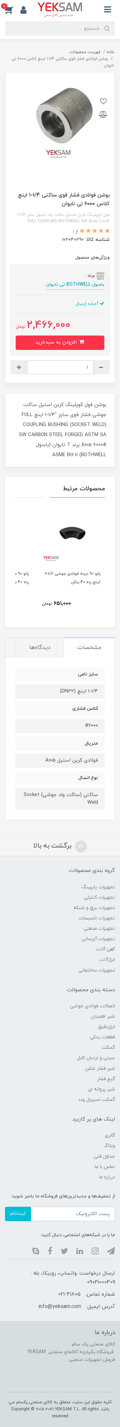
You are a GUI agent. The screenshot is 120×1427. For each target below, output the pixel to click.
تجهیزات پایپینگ (98, 887)
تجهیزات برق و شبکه (94, 908)
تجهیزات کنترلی (99, 897)
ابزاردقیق (106, 1027)
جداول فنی (104, 1156)
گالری (110, 1135)
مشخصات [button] (89, 648)
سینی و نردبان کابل (96, 1058)
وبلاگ (109, 1146)
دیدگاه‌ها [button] (39, 648)
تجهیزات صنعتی (99, 928)
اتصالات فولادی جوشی (92, 1006)
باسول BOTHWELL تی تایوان (75, 284)
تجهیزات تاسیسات (97, 918)
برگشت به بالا (53, 846)
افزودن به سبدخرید (56, 342)
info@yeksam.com (59, 1306)
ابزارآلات (107, 959)
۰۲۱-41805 (69, 1294)
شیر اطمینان (103, 1016)
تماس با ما (105, 1167)
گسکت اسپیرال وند (96, 1099)
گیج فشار (106, 1079)
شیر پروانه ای (101, 1089)
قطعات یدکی (102, 1037)
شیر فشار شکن (100, 1068)
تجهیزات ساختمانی (96, 970)
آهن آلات (105, 949)
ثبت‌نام (18, 1213)
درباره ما (107, 1177)
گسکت (108, 1047)
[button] (12, 9)
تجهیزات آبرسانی (98, 939)
